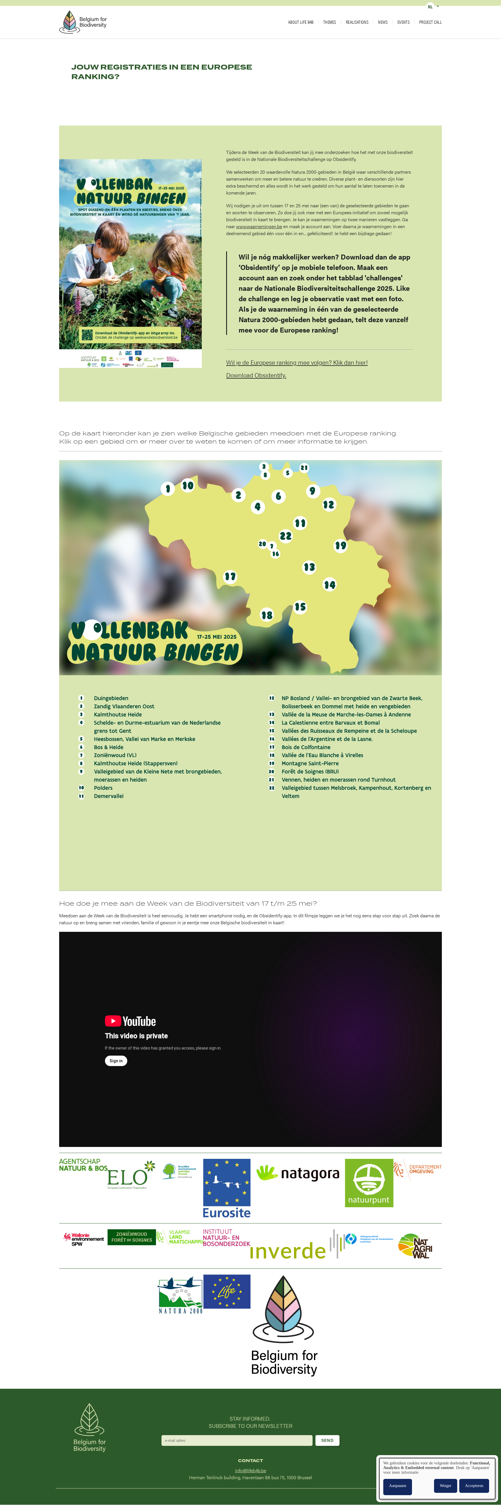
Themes (329, 22)
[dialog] (437, 1478)
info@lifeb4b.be (250, 1470)
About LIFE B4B (300, 22)
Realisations (357, 22)
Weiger (445, 1486)
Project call (430, 22)
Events (403, 22)
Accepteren (474, 1486)
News (383, 22)
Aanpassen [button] (397, 1486)
